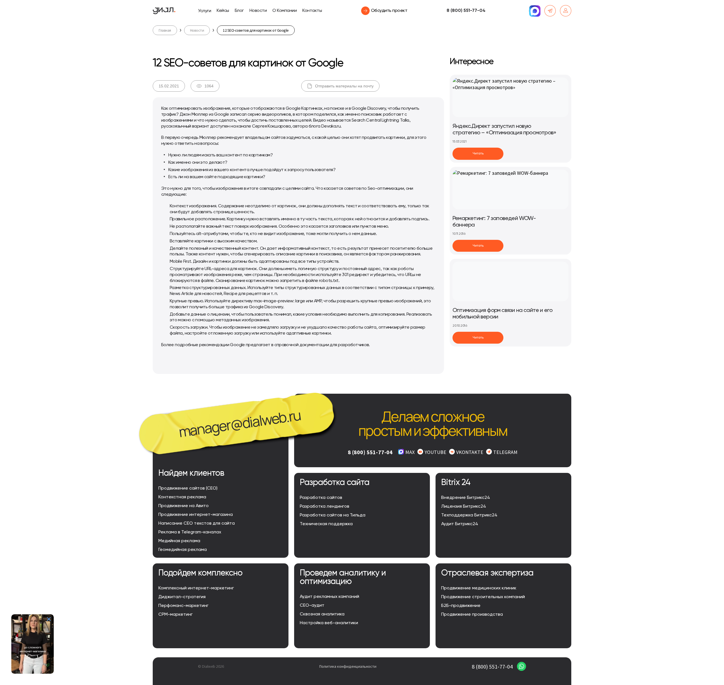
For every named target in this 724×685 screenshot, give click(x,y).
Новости (258, 10)
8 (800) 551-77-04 (466, 10)
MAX (410, 452)
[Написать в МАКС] (534, 10)
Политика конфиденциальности (347, 666)
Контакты (312, 10)
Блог (239, 10)
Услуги (204, 11)
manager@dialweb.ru (239, 423)
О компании (284, 10)
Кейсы (223, 10)
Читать (478, 153)
